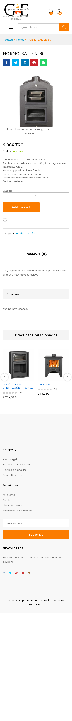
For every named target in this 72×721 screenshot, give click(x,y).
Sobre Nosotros (13, 474)
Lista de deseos (13, 505)
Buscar (64, 27)
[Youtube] (23, 573)
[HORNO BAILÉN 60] (6, 62)
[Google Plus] (16, 573)
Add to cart (21, 207)
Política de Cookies (15, 469)
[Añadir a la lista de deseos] (5, 220)
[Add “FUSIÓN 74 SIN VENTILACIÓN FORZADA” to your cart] (9, 378)
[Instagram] (29, 573)
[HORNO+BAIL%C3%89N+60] (15, 62)
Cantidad (8, 191)
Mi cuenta (9, 494)
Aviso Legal (10, 459)
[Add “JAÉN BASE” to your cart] (44, 378)
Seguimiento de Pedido (17, 510)
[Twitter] (10, 573)
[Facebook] (4, 573)
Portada (8, 39)
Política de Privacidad (16, 464)
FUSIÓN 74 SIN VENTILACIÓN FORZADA (18, 386)
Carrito (7, 500)
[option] (18, 376)
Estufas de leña (25, 233)
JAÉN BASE (45, 384)
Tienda (20, 39)
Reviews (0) (36, 254)
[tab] (36, 255)
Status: (7, 151)
